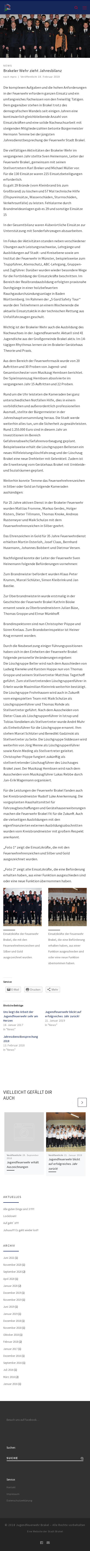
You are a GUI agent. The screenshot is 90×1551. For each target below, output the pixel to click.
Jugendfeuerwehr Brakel (32, 1525)
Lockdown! (9, 1216)
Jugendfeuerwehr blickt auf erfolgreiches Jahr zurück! (64, 1164)
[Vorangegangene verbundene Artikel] (72, 1102)
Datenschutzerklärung (19, 1500)
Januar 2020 (10, 1286)
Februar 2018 (10, 1342)
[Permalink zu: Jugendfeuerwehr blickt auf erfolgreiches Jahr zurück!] (66, 1132)
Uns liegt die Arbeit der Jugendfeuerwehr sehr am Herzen (20, 1016)
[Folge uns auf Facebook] (41, 1543)
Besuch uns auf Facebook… (23, 1420)
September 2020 (12, 1272)
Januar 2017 (10, 1349)
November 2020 (12, 1265)
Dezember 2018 (12, 1321)
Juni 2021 (8, 1258)
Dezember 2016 (12, 1356)
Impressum (13, 1494)
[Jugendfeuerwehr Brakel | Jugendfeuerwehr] (7, 7)
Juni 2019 (8, 1307)
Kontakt (11, 1487)
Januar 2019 (10, 1314)
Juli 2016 (8, 1370)
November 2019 (12, 1300)
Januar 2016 (10, 1384)
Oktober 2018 (11, 1335)
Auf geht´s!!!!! (11, 1223)
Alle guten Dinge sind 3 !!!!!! (18, 1209)
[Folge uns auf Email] (48, 1543)
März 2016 (9, 1377)
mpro (13, 76)
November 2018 (12, 1328)
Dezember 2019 (12, 1293)
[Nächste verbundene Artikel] (82, 1102)
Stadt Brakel (55, 1531)
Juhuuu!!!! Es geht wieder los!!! (20, 1230)
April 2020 (8, 1279)
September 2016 (12, 1363)
